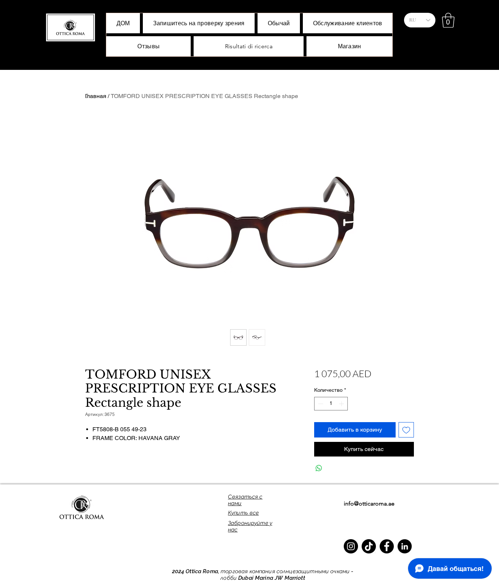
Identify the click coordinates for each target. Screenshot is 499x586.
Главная (95, 96)
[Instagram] (351, 546)
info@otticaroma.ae (369, 503)
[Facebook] (387, 546)
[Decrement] (319, 403)
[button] (448, 20)
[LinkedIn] (404, 546)
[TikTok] (369, 546)
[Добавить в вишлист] (406, 429)
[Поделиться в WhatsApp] (319, 468)
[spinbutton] (331, 403)
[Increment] (342, 403)
